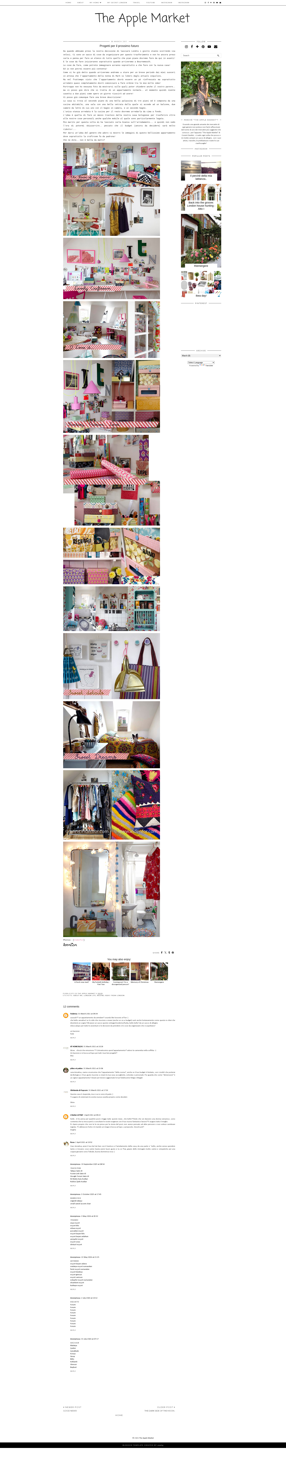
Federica (73, 1014)
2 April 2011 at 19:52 (83, 1142)
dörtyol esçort (76, 1245)
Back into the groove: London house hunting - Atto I (201, 205)
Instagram (166, 3)
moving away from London (111, 995)
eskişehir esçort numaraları (81, 1280)
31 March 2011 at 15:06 (93, 1068)
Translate (209, 366)
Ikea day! (201, 295)
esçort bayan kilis (77, 1234)
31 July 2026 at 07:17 (90, 1339)
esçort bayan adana (78, 1264)
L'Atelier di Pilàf (76, 1115)
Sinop (72, 1356)
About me (78, 995)
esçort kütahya (76, 1272)
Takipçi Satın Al (76, 1171)
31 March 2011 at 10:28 (93, 1047)
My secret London (117, 3)
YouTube (150, 3)
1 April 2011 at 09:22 (92, 1115)
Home (68, 3)
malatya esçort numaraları (81, 1266)
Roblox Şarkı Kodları (78, 1182)
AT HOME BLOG (76, 1047)
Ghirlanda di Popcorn (79, 1090)
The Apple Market (143, 19)
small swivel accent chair (80, 1204)
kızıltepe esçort (76, 1285)
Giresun (73, 1364)
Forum (73, 1305)
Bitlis (72, 1359)
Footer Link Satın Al (78, 1174)
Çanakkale (74, 1351)
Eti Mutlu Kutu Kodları (79, 1179)
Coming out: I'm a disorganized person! (120, 983)
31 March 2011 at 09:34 (88, 1014)
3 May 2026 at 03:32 (89, 1216)
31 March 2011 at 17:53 (98, 1090)
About (80, 3)
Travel (136, 3)
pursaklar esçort (77, 1231)
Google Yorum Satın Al (79, 1176)
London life (90, 995)
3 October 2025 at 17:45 (91, 1194)
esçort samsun (76, 1277)
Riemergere (201, 265)
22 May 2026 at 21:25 (90, 1257)
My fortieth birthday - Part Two (101, 983)
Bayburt (73, 1367)
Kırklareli (73, 1362)
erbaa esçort (75, 1228)
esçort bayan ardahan (79, 1236)
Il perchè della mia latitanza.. (201, 177)
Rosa (72, 1142)
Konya (73, 1354)
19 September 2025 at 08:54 (93, 1164)
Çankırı (73, 1348)
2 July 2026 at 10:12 (89, 1298)
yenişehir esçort (76, 1239)
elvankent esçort (77, 1283)
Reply (73, 1038)
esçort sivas (75, 1242)
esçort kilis (74, 1226)
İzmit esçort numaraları (79, 1269)
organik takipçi (76, 1201)
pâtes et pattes (76, 1068)
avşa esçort (75, 1223)
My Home (94, 3)
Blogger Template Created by (143, 1445)
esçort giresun (76, 1275)
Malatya (73, 1346)
